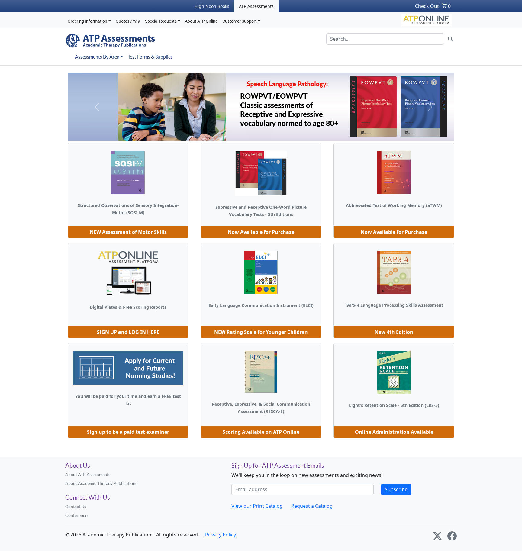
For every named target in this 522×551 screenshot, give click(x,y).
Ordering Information (87, 21)
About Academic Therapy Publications (101, 483)
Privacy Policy (220, 534)
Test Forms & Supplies (150, 57)
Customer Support (239, 21)
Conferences (77, 515)
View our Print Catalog (257, 506)
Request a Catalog (312, 506)
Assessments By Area (97, 57)
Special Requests (161, 21)
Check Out (427, 6)
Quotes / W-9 (128, 21)
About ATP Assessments (87, 474)
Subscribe (396, 489)
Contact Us (75, 506)
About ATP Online (201, 21)
